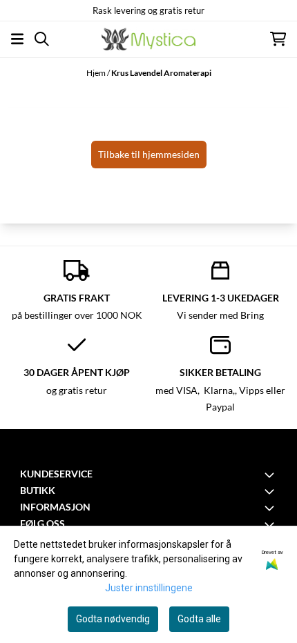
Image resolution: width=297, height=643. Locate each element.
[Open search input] (42, 39)
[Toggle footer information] (271, 474)
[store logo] (148, 39)
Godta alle (199, 618)
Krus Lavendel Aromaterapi (161, 73)
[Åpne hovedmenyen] (17, 39)
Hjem (96, 73)
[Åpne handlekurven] (278, 39)
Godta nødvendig (113, 618)
